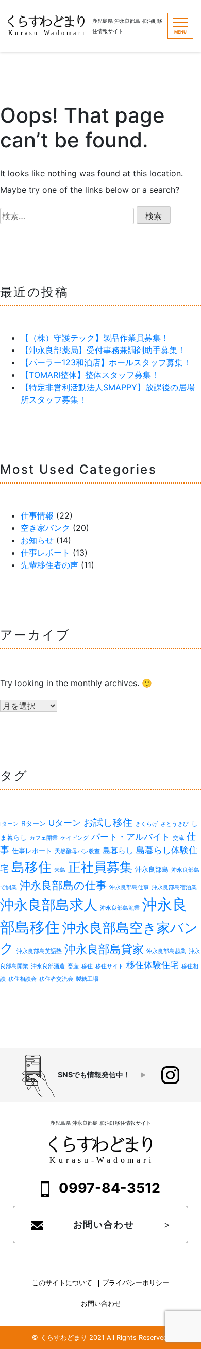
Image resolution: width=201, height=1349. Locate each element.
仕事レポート (45, 552)
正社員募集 (100, 867)
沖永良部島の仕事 (63, 885)
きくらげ (146, 824)
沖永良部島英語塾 (39, 951)
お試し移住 (107, 822)
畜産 (73, 966)
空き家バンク (45, 528)
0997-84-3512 (108, 1187)
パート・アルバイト (130, 836)
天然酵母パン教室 (77, 851)
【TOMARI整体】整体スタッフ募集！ (90, 375)
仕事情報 (37, 515)
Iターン (9, 824)
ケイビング (74, 838)
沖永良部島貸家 (104, 949)
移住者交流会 (56, 979)
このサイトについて (62, 1283)
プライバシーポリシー (135, 1283)
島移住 (31, 867)
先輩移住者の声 (49, 565)
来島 (59, 870)
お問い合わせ (104, 1224)
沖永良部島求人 (48, 904)
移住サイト (109, 966)
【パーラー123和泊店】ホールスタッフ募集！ (106, 362)
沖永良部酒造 (48, 966)
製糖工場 (87, 979)
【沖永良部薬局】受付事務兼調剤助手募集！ (103, 350)
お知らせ (37, 540)
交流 (178, 838)
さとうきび (174, 824)
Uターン (64, 823)
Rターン (33, 823)
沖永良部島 (152, 869)
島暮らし (118, 850)
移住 (87, 966)
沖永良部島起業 (166, 951)
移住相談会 (22, 979)
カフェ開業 (43, 838)
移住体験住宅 (152, 965)
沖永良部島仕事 (129, 887)
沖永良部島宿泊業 (174, 887)
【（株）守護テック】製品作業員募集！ (95, 337)
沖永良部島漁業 (120, 908)
